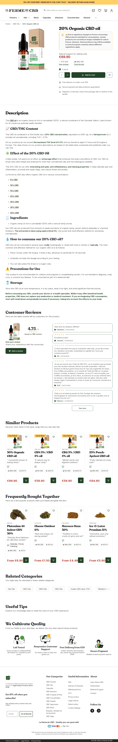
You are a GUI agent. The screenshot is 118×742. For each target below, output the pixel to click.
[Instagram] (99, 711)
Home (8, 24)
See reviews (64, 64)
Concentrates (73, 18)
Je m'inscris (26, 714)
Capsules (47, 18)
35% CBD (14, 207)
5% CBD (14, 180)
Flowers (13, 18)
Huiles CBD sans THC (80, 589)
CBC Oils (58, 589)
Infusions (59, 18)
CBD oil (13, 120)
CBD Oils (16, 24)
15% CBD (14, 191)
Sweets (87, 18)
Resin (36, 18)
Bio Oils (11, 589)
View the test (79, 64)
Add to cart (26, 480)
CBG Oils (27, 589)
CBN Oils (43, 589)
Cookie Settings (74, 708)
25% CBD (14, 196)
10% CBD (14, 185)
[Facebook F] (92, 711)
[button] (88, 75)
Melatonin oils (104, 589)
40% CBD (14, 213)
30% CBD (14, 202)
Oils (25, 18)
